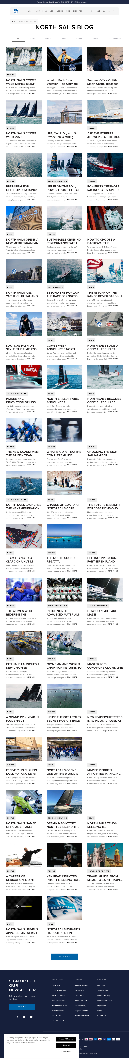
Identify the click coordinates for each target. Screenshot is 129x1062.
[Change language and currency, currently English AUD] (98, 11)
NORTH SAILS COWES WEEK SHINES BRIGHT (21, 82)
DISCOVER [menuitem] (77, 11)
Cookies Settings (66, 1051)
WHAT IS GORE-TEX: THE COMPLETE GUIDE (64, 453)
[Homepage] (15, 11)
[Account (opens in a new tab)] (104, 11)
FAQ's (99, 1011)
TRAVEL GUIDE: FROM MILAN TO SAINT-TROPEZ (105, 878)
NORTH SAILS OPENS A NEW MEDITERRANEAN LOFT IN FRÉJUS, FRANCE (24, 243)
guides (92, 128)
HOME (14, 21)
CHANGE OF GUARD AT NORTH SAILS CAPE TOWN (63, 508)
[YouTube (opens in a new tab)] (31, 1017)
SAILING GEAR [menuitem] (41, 11)
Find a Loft (56, 1016)
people (10, 181)
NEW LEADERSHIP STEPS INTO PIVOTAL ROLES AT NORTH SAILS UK (104, 720)
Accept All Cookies (66, 1039)
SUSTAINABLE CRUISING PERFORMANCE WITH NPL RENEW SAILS (64, 243)
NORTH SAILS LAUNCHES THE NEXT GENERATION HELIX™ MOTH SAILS (23, 508)
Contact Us (101, 1016)
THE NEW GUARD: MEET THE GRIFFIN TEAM (23, 453)
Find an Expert (58, 1021)
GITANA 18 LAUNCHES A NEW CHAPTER (22, 666)
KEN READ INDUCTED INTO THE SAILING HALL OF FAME (63, 880)
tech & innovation (57, 181)
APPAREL (78, 980)
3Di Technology (58, 1000)
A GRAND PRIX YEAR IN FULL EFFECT (22, 719)
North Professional (104, 1000)
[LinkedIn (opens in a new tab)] (24, 1017)
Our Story (101, 985)
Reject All (66, 1045)
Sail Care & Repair (59, 995)
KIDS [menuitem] (68, 11)
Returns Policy (80, 1006)
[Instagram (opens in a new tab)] (17, 1017)
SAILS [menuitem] (29, 11)
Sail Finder (56, 985)
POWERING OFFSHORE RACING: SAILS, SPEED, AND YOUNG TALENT (103, 190)
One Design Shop (59, 990)
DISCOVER (102, 980)
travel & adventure (99, 871)
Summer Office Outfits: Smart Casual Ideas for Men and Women (102, 83)
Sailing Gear (79, 990)
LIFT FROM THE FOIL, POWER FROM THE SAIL (63, 188)
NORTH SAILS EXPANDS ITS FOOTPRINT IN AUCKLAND (63, 933)
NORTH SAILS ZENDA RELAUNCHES (102, 825)
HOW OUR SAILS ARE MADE (102, 612)
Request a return (81, 1011)
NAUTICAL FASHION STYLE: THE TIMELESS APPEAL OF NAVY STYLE (23, 349)
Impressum (101, 1006)
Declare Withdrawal (82, 1016)
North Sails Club (80, 1000)
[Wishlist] (108, 11)
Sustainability (102, 990)
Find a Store (79, 995)
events (10, 75)
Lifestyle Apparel (81, 985)
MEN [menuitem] (52, 11)
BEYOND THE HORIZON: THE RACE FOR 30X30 (63, 294)
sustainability (55, 287)
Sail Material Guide (59, 1006)
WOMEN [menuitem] (60, 11)
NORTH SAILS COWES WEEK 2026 (21, 135)
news (10, 234)
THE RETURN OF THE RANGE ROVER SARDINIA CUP (104, 296)
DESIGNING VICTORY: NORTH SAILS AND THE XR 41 (63, 827)
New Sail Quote (58, 1011)
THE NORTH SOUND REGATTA (61, 559)
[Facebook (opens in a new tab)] (10, 1017)
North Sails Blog (103, 995)
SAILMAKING (57, 980)
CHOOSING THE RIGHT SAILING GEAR (103, 453)
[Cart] (113, 11)
